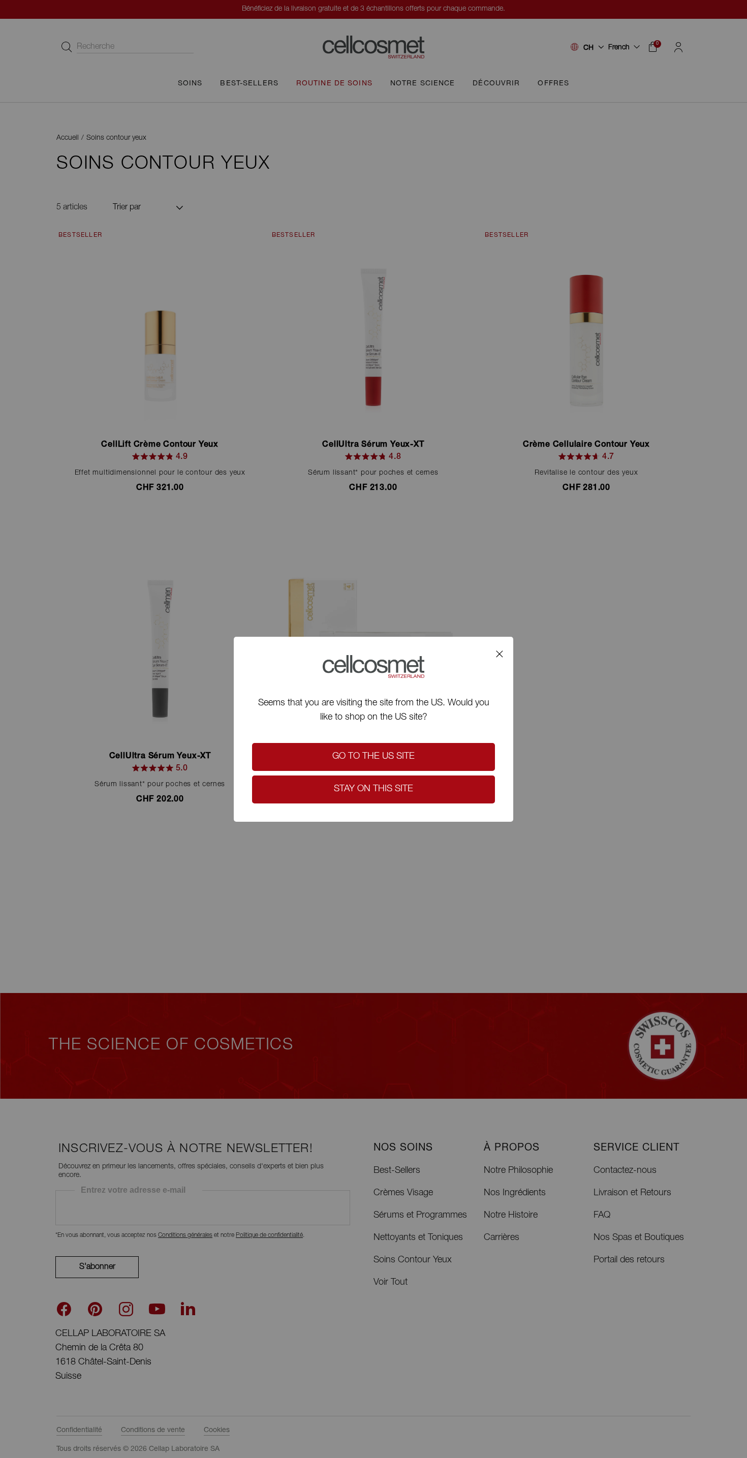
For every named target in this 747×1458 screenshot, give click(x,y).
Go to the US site (373, 756)
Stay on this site (373, 789)
